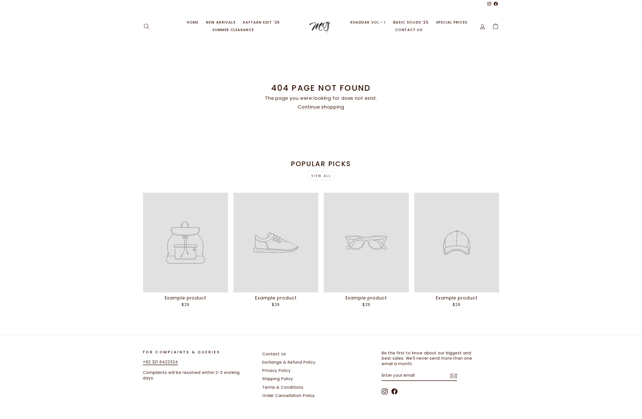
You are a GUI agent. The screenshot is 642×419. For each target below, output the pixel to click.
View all (321, 176)
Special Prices (451, 22)
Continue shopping (321, 107)
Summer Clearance (233, 29)
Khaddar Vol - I (368, 22)
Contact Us (408, 29)
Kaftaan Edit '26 (261, 22)
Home (193, 22)
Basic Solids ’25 (411, 22)
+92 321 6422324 (160, 362)
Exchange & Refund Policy (289, 362)
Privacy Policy (276, 370)
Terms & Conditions (282, 387)
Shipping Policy (277, 378)
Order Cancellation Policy (288, 395)
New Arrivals (220, 22)
